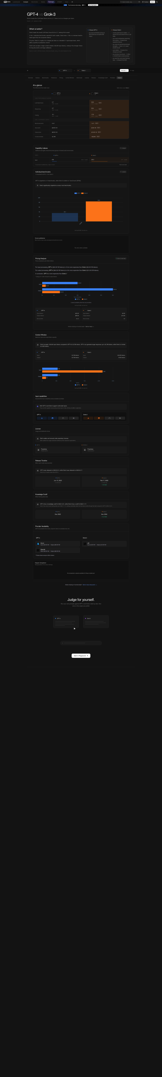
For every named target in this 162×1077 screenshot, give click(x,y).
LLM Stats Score (39, 103)
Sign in (152, 2)
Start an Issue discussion (90, 584)
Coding (37, 115)
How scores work (123, 164)
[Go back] (27, 70)
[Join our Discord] (72, 2)
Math (36, 160)
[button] (70, 70)
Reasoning (38, 109)
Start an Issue (90, 326)
